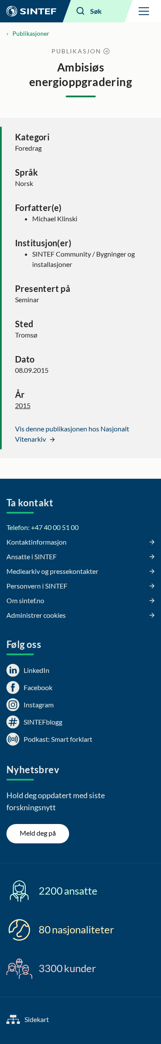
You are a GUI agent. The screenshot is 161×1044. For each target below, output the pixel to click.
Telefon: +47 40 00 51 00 (42, 527)
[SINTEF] (31, 11)
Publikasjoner (30, 33)
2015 (22, 405)
